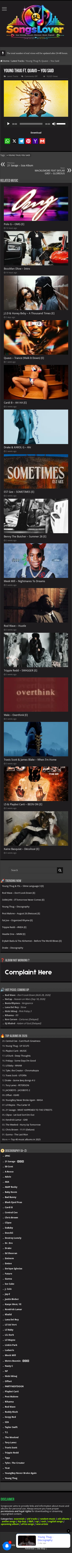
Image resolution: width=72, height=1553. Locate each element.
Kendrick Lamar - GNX (17, 1119)
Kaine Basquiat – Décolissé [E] (21, 849)
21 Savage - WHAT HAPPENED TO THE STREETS (29, 1110)
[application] (36, 123)
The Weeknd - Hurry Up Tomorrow (23, 1124)
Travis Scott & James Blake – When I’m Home (30, 759)
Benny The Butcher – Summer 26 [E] (25, 536)
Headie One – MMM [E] (13, 934)
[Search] (60, 870)
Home (5, 61)
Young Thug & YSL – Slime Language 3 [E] (23, 886)
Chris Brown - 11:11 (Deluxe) (20, 1129)
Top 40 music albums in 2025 (26, 1139)
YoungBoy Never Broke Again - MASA (24, 1100)
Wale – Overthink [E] (16, 715)
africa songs (27, 1524)
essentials (19, 1518)
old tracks (32, 1518)
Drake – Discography (12, 947)
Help (12, 1545)
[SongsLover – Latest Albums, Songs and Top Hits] (36, 21)
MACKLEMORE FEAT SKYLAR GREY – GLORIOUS (50, 171)
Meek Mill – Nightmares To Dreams (24, 581)
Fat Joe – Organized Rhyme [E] (17, 920)
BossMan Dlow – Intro (17, 268)
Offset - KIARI (12, 1095)
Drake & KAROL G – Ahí (17, 447)
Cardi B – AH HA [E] (15, 402)
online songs (8, 1521)
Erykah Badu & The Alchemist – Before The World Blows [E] (32, 941)
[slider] (61, 123)
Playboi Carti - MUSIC (16, 1051)
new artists (42, 1524)
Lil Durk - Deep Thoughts (18, 1055)
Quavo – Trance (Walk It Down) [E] (24, 358)
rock (43, 1521)
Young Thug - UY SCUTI (17, 1046)
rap (37, 1521)
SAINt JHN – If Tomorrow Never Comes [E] (23, 899)
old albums (63, 1518)
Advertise (29, 1548)
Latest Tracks (17, 61)
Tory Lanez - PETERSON (17, 1085)
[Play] (8, 124)
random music (47, 1518)
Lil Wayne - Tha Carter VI (18, 1105)
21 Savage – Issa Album (20, 164)
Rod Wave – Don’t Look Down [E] (18, 893)
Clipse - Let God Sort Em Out (20, 1115)
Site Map (41, 1548)
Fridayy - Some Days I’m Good (21, 1060)
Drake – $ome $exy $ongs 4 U (20, 1080)
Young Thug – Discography (15, 906)
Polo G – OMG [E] (14, 224)
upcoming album (10, 1524)
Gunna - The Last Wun (17, 1134)
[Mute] (54, 124)
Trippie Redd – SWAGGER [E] (20, 670)
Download (36, 132)
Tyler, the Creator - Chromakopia (22, 1070)
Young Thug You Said (19, 155)
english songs (55, 1521)
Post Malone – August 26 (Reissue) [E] (21, 913)
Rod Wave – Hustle (15, 625)
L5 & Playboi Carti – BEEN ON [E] (23, 804)
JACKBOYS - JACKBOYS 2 (18, 1090)
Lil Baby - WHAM (14, 1065)
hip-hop (22, 1521)
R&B (30, 1521)
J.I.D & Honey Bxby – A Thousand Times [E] (29, 313)
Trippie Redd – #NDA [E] (14, 927)
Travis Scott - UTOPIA (16, 1075)
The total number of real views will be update (28, 53)
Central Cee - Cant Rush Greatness (23, 1041)
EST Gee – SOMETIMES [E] (19, 491)
